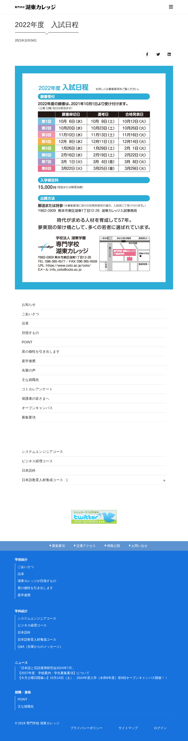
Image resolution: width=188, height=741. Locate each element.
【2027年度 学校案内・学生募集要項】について (53, 673)
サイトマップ (130, 728)
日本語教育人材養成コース (45, 480)
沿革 (25, 323)
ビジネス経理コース (37, 461)
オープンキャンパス (37, 408)
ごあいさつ (30, 314)
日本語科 (29, 470)
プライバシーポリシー (88, 728)
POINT (27, 342)
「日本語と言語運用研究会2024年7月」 (46, 668)
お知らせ (29, 304)
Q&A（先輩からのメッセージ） (40, 646)
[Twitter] (158, 54)
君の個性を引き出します (41, 351)
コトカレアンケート (37, 389)
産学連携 (29, 361)
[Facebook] (147, 54)
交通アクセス (86, 546)
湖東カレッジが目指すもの (37, 581)
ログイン (160, 728)
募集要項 (29, 417)
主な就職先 (30, 380)
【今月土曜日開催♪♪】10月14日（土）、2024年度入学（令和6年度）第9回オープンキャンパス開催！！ (93, 678)
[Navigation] (171, 7)
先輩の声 (29, 370)
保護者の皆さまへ (35, 398)
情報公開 (113, 546)
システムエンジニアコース (42, 452)
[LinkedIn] (169, 54)
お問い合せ (139, 546)
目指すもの (30, 333)
